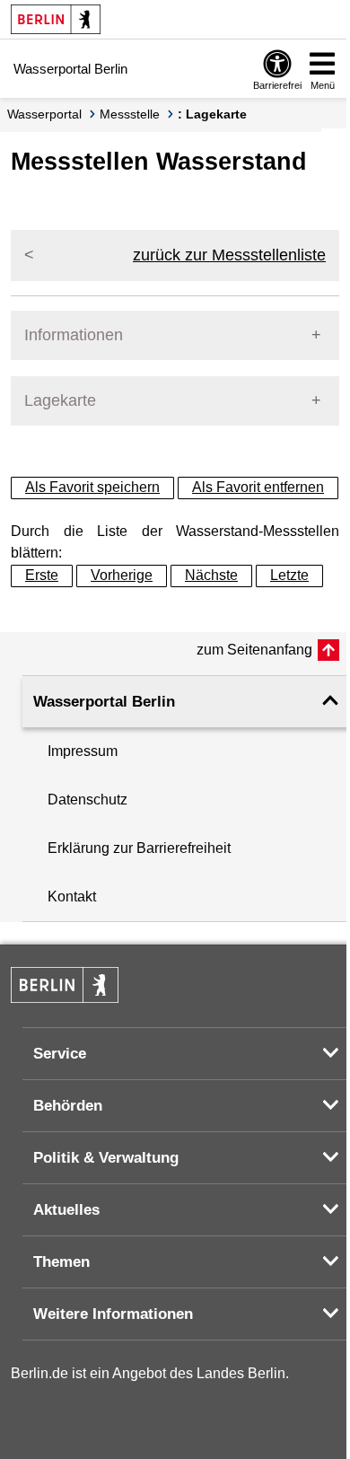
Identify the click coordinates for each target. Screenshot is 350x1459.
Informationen (73, 335)
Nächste (211, 575)
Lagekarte (60, 400)
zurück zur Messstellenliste (229, 255)
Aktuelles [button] (66, 1209)
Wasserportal (44, 114)
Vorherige (122, 575)
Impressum (83, 751)
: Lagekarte (212, 114)
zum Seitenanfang (254, 649)
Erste (41, 575)
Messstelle (130, 114)
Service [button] (59, 1053)
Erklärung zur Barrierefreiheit (139, 848)
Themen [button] (61, 1261)
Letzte (289, 575)
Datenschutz (87, 799)
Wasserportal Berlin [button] (104, 701)
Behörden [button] (67, 1105)
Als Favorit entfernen (258, 487)
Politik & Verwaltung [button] (106, 1157)
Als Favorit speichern (92, 487)
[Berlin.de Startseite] (56, 19)
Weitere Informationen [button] (113, 1314)
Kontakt (72, 896)
